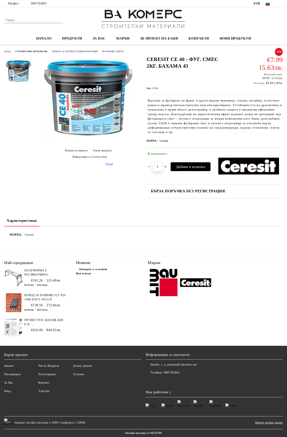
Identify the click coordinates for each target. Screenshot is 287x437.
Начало (7, 51)
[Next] (208, 284)
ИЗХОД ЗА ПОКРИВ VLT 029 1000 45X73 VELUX (44, 297)
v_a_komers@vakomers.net (179, 364)
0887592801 (39, 3)
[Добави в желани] (280, 154)
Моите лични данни (269, 422)
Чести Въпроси (48, 365)
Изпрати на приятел (76, 150)
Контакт (43, 382)
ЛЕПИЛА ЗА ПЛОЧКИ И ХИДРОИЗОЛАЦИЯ (75, 51)
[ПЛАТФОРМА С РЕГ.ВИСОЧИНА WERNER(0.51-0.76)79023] (13, 277)
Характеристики (22, 220)
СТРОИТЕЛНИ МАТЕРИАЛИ (31, 51)
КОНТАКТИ (198, 38)
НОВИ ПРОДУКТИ (235, 38)
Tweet (109, 164)
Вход (7, 391)
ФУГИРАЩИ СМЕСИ (113, 51)
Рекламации (12, 374)
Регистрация (46, 374)
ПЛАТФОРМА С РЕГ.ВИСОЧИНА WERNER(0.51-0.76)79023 (42, 273)
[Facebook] (280, 3)
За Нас (8, 382)
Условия (78, 374)
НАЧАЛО (43, 38)
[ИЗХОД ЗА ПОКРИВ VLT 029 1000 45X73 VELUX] (13, 302)
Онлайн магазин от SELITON (143, 433)
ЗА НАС (99, 38)
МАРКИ (123, 38)
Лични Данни (82, 365)
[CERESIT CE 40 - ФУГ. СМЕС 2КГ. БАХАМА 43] (88, 143)
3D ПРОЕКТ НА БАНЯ (159, 38)
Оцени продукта (102, 150)
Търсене (44, 391)
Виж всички (83, 273)
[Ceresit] (195, 283)
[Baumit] (163, 283)
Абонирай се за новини (93, 269)
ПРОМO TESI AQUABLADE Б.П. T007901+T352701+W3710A (43, 322)
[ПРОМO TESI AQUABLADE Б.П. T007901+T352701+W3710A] (13, 327)
